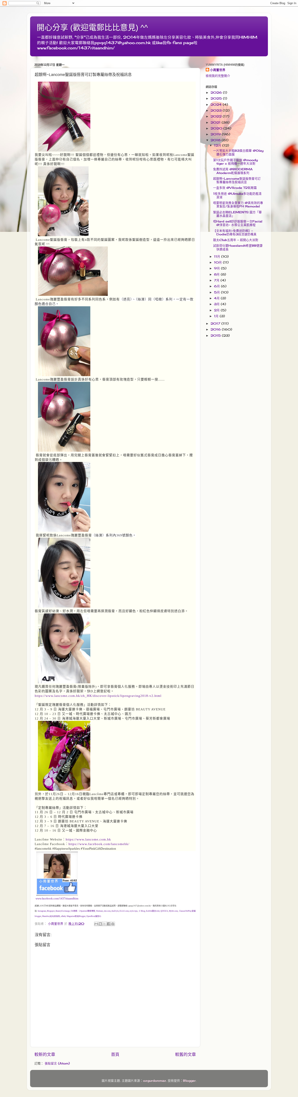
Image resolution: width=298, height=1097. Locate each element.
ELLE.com (124, 911)
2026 (217, 92)
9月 (217, 268)
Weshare (99, 911)
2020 (217, 128)
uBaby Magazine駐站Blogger (73, 916)
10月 (218, 262)
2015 (216, 335)
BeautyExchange (63, 911)
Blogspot (51, 911)
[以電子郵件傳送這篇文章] (96, 924)
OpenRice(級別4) (93, 916)
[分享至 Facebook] (108, 924)
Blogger (189, 1080)
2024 (217, 104)
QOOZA (164, 911)
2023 (217, 110)
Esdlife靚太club (153, 911)
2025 (217, 98)
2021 (216, 122)
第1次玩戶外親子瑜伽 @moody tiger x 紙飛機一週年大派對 (235, 161)
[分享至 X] (104, 924)
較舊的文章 (185, 1054)
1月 (217, 316)
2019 (216, 134)
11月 (217, 256)
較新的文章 (44, 1054)
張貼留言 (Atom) (57, 1063)
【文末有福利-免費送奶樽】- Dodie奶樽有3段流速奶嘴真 (235, 232)
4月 (217, 298)
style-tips (134, 911)
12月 (218, 145)
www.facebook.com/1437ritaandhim (57, 898)
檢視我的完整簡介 (218, 75)
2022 (217, 116)
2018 (216, 140)
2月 (217, 310)
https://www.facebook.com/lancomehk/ (99, 844)
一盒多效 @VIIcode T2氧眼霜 (235, 187)
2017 (216, 323)
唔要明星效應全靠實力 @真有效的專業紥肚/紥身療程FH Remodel (238, 204)
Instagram (42, 911)
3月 (217, 304)
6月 (217, 286)
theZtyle (115, 911)
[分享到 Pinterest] (113, 924)
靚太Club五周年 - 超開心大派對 (235, 240)
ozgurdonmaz (154, 1080)
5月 (217, 292)
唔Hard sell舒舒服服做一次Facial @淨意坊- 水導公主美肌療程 (237, 223)
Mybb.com (173, 911)
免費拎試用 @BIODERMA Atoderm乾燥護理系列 (233, 170)
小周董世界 (217, 70)
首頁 (115, 1054)
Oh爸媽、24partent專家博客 (83, 911)
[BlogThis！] (100, 924)
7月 (217, 280)
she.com (107, 911)
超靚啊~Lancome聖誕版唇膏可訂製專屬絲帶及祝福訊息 (237, 180)
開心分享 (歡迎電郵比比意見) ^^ (92, 27)
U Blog (142, 911)
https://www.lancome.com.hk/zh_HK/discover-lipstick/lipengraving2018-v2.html (98, 695)
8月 (217, 274)
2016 (216, 329)
